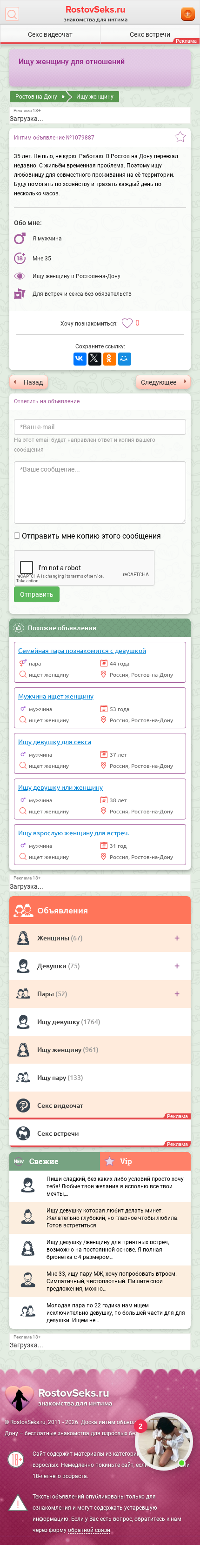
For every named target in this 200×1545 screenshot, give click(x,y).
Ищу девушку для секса (54, 741)
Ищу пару (52, 1077)
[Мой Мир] (124, 359)
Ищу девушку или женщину (60, 787)
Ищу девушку (59, 1021)
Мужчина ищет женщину (55, 696)
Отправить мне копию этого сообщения (91, 536)
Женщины (54, 937)
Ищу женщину (60, 1049)
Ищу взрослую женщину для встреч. (73, 832)
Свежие (44, 1161)
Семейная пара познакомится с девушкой (82, 650)
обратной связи (89, 1530)
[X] (94, 359)
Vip (126, 1161)
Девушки (52, 965)
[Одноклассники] (109, 359)
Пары (46, 993)
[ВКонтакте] (80, 359)
